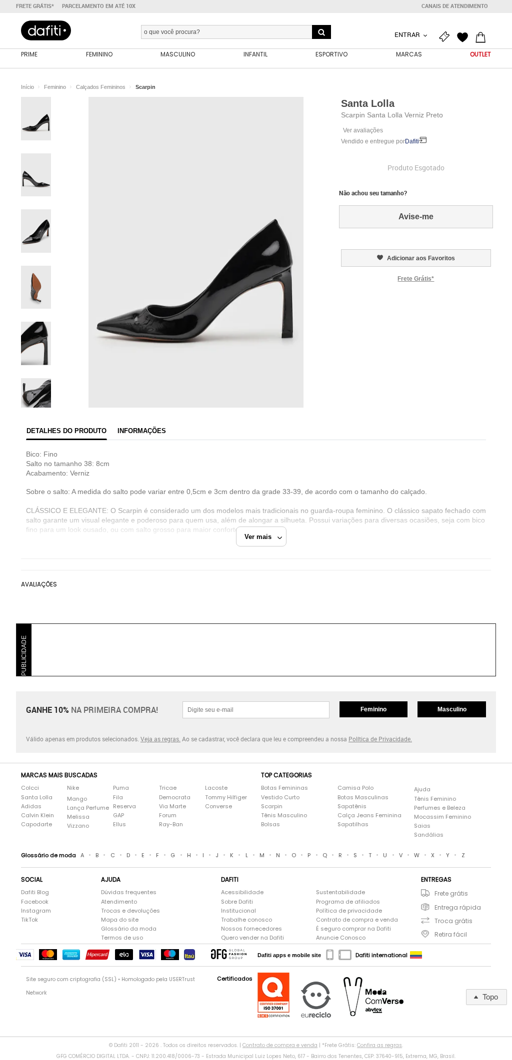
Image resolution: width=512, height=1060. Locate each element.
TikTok (29, 920)
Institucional (238, 911)
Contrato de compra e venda (357, 920)
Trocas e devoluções (130, 911)
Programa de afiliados (348, 902)
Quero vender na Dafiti (252, 938)
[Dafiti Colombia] (416, 955)
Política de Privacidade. (380, 739)
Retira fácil (450, 934)
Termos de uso (122, 938)
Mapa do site (119, 920)
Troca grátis (453, 921)
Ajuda (422, 789)
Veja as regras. (160, 739)
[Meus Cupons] (447, 36)
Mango (77, 799)
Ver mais (261, 536)
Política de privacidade (349, 911)
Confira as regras (379, 1045)
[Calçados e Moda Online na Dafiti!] (46, 30)
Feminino (373, 709)
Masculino (452, 709)
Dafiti (412, 141)
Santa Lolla (367, 103)
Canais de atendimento (455, 5)
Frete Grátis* (416, 278)
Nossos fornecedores (251, 929)
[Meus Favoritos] (465, 36)
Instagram (36, 911)
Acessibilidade (242, 892)
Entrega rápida (457, 907)
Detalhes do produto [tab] (66, 431)
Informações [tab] (142, 431)
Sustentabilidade (340, 892)
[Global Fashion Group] (228, 955)
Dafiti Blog (35, 892)
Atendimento (119, 902)
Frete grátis (451, 893)
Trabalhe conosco (246, 920)
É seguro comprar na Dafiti (353, 929)
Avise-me (416, 216)
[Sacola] (483, 36)
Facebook (34, 902)
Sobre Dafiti (237, 902)
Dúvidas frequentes (128, 892)
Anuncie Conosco (341, 938)
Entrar (408, 34)
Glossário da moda (128, 929)
